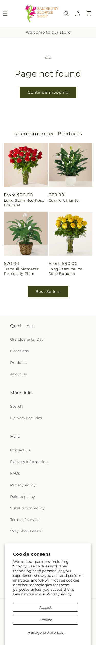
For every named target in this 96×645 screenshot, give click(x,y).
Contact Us (20, 450)
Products (18, 362)
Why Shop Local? (25, 531)
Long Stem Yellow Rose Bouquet (66, 271)
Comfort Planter (64, 200)
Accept (45, 607)
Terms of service (24, 519)
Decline (45, 620)
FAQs (15, 473)
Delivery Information (29, 461)
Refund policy (22, 496)
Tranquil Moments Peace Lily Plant (21, 271)
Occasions (19, 351)
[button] (66, 13)
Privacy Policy (59, 594)
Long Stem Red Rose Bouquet (24, 202)
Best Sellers (48, 291)
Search (16, 406)
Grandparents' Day (27, 339)
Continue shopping (48, 92)
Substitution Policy (27, 508)
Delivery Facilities (26, 418)
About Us (18, 374)
